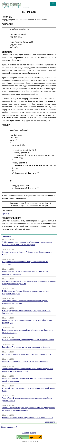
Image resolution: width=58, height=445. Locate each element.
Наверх (33, 433)
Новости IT (6, 236)
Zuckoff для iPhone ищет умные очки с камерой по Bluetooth (26, 347)
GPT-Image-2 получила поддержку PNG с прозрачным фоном (26, 354)
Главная (25, 433)
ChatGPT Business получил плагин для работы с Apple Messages (28, 340)
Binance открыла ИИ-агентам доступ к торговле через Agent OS (27, 418)
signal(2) (5, 213)
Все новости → (51, 422)
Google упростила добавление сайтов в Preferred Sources (25, 362)
